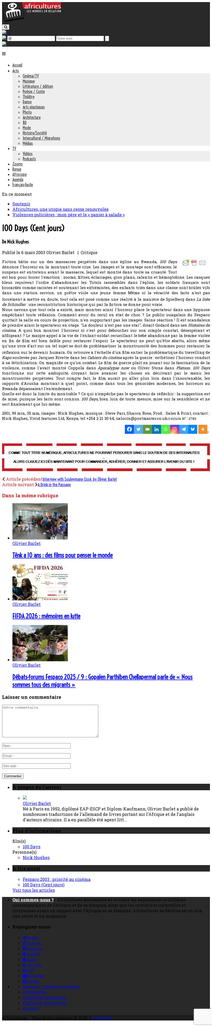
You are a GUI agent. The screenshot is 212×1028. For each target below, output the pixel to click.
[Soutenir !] (106, 457)
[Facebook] (129, 429)
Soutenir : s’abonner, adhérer (52, 986)
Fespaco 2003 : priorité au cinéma (56, 879)
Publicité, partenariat (45, 1002)
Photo (27, 112)
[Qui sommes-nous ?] (4, 44)
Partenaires (35, 992)
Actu (15, 70)
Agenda (17, 179)
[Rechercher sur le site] (5, 27)
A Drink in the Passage (54, 484)
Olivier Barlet (26, 543)
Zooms (17, 164)
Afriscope (19, 174)
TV (14, 148)
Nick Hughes (36, 857)
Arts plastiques (34, 107)
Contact (31, 1008)
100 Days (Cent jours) (43, 884)
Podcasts (29, 158)
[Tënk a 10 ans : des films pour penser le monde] (40, 538)
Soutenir (21, 203)
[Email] (147, 429)
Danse (27, 101)
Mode (27, 127)
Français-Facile (22, 184)
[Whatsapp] (165, 429)
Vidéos (28, 153)
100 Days (31, 846)
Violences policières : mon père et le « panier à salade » (68, 214)
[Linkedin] (156, 429)
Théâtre (28, 96)
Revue (16, 169)
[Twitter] (138, 429)
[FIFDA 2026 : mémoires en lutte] (40, 598)
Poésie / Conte (34, 91)
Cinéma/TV (31, 75)
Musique (29, 81)
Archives (102, 1017)
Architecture (32, 117)
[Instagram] (174, 429)
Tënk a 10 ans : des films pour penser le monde (62, 555)
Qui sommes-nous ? (33, 899)
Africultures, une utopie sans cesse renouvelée (60, 209)
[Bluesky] (192, 429)
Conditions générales (44, 997)
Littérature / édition (38, 86)
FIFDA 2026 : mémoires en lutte (46, 616)
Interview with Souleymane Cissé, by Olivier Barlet (80, 479)
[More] (203, 429)
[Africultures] (31, 21)
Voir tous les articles (33, 890)
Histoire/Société (35, 132)
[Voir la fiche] (25, 798)
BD (25, 122)
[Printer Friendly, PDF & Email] (195, 265)
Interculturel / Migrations (41, 138)
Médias (28, 143)
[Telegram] (183, 429)
